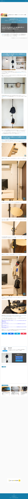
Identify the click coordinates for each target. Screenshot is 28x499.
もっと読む (25, 385)
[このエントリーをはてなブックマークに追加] (17, 333)
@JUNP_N (3, 34)
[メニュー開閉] (27, 1)
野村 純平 (10, 347)
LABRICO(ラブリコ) (4, 96)
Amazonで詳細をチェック (5, 322)
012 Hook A (3, 141)
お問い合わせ (14, 496)
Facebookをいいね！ (19, 358)
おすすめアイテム (3, 25)
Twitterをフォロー (19, 360)
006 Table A (24, 140)
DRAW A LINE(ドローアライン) (21, 72)
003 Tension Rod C (18, 140)
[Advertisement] (14, 44)
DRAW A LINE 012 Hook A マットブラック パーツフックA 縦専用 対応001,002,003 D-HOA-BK (14, 326)
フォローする (5, 350)
